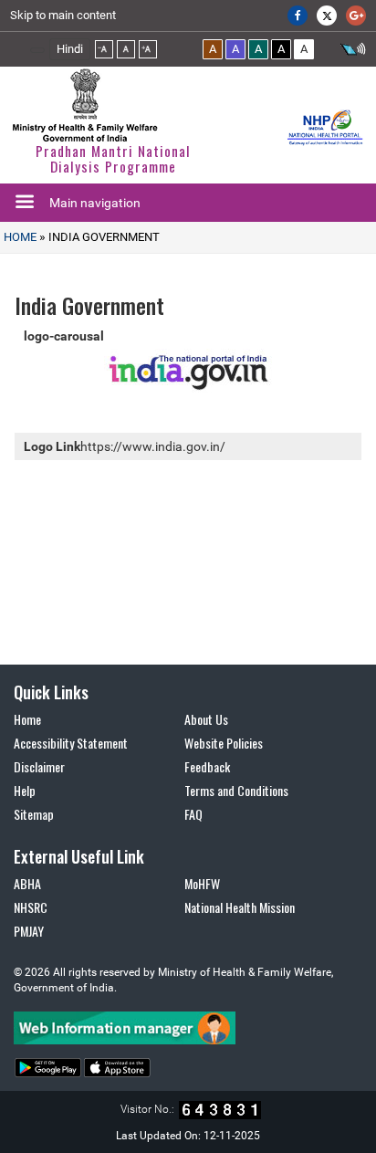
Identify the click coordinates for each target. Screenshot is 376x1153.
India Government (103, 237)
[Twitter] (327, 15)
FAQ (193, 813)
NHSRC (30, 907)
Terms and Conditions (236, 790)
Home (20, 237)
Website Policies (223, 742)
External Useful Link (79, 856)
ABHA (27, 883)
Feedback (207, 766)
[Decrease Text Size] (104, 49)
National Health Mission (239, 907)
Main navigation (95, 202)
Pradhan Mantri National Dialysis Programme (113, 158)
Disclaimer (39, 766)
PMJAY (29, 930)
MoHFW (202, 883)
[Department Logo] (85, 105)
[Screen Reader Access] (353, 51)
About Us (206, 718)
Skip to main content (63, 15)
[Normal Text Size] (126, 49)
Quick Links (51, 692)
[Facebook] (297, 15)
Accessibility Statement (71, 742)
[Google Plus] (356, 15)
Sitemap (34, 813)
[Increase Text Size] (148, 49)
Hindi (70, 49)
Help (25, 790)
